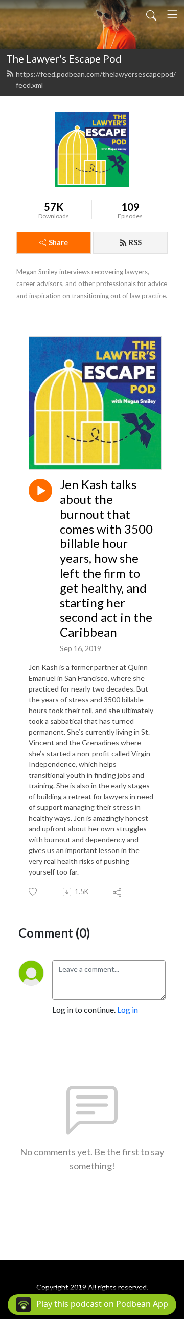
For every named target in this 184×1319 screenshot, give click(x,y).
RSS (135, 242)
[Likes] (33, 891)
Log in (127, 1009)
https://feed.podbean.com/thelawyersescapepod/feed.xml (96, 79)
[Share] (118, 892)
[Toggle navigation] (172, 14)
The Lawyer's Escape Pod (64, 58)
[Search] (151, 14)
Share (58, 242)
